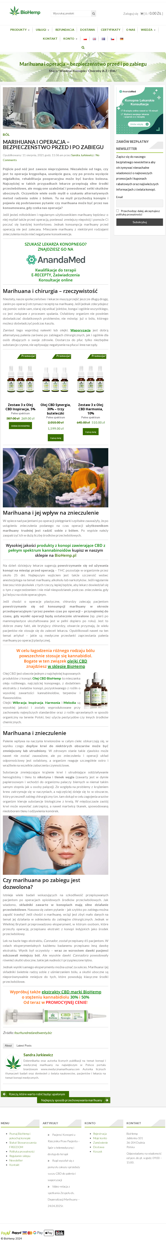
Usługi (41, 29)
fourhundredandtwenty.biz (33, 1033)
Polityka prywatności (21, 1151)
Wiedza (146, 29)
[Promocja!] (20, 378)
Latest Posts (24, 1045)
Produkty (18, 29)
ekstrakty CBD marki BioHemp (71, 992)
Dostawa (87, 29)
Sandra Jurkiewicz (82, 155)
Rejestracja (100, 1133)
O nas (130, 29)
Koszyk (97, 1151)
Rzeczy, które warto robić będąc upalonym (37, 1094)
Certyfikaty (110, 29)
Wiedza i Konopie (72, 71)
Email (119, 197)
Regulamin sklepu (19, 1156)
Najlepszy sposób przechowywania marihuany (71, 1100)
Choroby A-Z (97, 71)
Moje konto (100, 1138)
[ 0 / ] (153, 13)
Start (53, 71)
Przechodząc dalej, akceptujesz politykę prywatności (138, 212)
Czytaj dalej (55, 438)
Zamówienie (100, 1142)
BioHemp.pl (65, 555)
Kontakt (50, 38)
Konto (68, 38)
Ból (112, 71)
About (8, 1045)
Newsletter (16, 1160)
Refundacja (64, 29)
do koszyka (20, 426)
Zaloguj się (130, 13)
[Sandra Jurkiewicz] (13, 1062)
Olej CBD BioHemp (46, 678)
